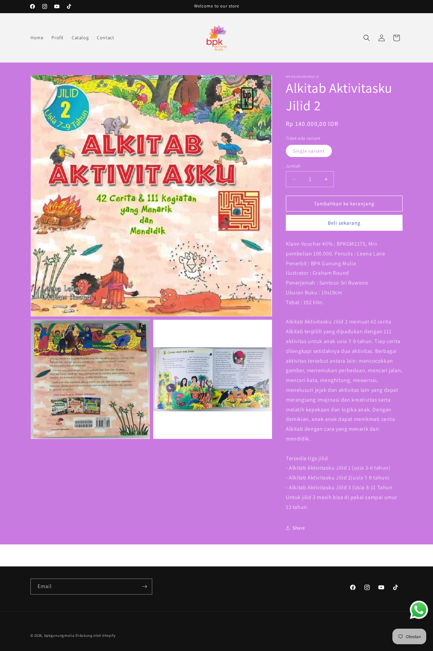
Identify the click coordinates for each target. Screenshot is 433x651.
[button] (366, 37)
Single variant (309, 151)
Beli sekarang (344, 223)
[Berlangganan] (144, 586)
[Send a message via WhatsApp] (419, 610)
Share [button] (299, 528)
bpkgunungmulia (59, 635)
